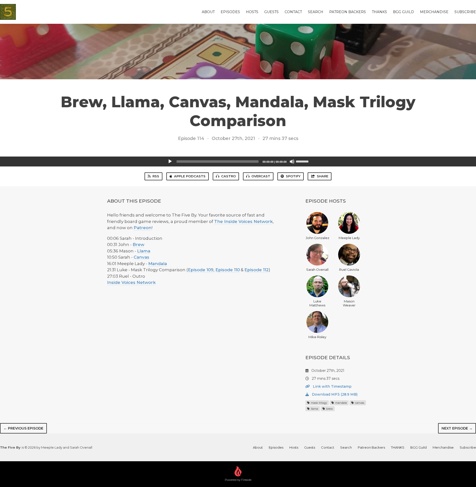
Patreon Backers (347, 12)
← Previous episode (23, 428)
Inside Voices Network (131, 282)
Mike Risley (317, 337)
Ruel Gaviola (349, 269)
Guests (271, 12)
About (208, 12)
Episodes (230, 12)
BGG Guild (403, 12)
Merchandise (434, 12)
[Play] (170, 161)
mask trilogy (318, 403)
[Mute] (292, 161)
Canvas (141, 257)
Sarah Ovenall (317, 269)
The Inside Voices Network (243, 221)
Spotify (293, 176)
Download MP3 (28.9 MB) (334, 394)
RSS (155, 176)
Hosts (252, 12)
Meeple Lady (349, 238)
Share (322, 176)
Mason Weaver (349, 303)
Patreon (142, 227)
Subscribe (465, 12)
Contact (293, 12)
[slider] (303, 161)
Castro (228, 176)
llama (314, 408)
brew (329, 408)
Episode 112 (256, 269)
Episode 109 (200, 269)
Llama (143, 250)
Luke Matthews (317, 303)
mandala (340, 403)
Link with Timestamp (332, 386)
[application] (238, 161)
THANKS (379, 12)
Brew (138, 244)
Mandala (157, 263)
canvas (359, 403)
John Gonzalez (317, 238)
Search (315, 12)
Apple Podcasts (190, 176)
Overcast (260, 176)
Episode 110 (227, 269)
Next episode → (457, 428)
